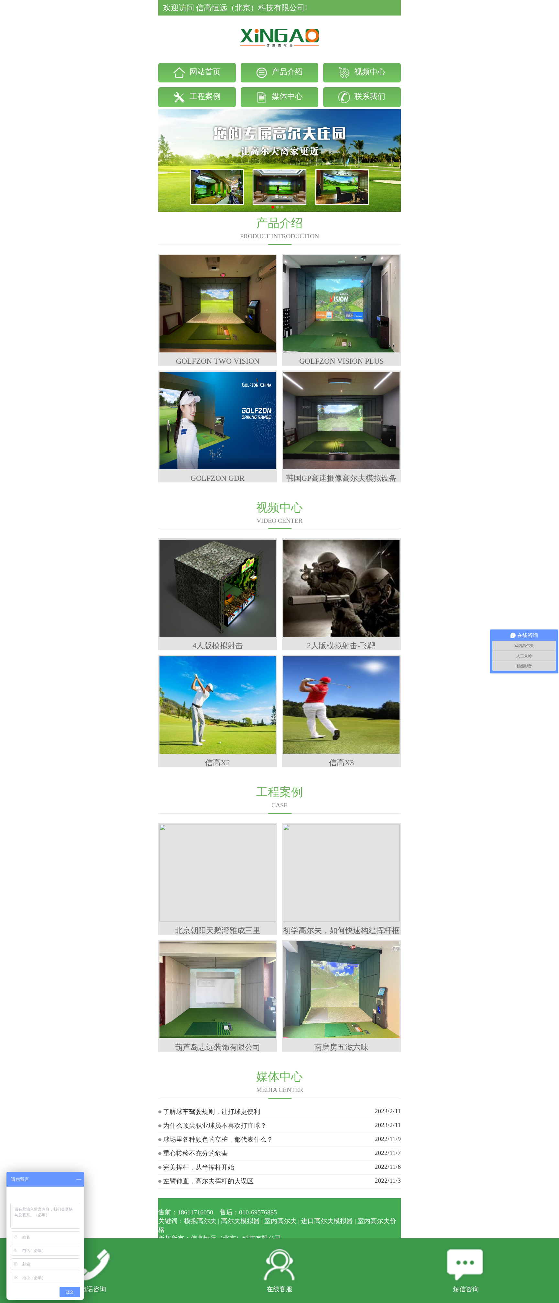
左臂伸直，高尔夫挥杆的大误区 (208, 1181)
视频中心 (368, 72)
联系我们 (368, 96)
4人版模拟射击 (217, 645)
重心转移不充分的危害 (195, 1153)
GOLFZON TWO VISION (217, 361)
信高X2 (217, 763)
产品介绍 (286, 72)
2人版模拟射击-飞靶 (341, 645)
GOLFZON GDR (218, 478)
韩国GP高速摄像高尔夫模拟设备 (341, 478)
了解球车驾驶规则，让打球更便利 (211, 1111)
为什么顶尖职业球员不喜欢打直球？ (215, 1125)
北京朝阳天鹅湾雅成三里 (217, 930)
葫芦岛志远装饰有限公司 (217, 1047)
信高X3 (341, 763)
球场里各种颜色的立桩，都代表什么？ (218, 1139)
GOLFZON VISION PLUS (341, 361)
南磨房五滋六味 (341, 1047)
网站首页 (204, 72)
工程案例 (204, 96)
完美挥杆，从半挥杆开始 (198, 1167)
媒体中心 (286, 96)
